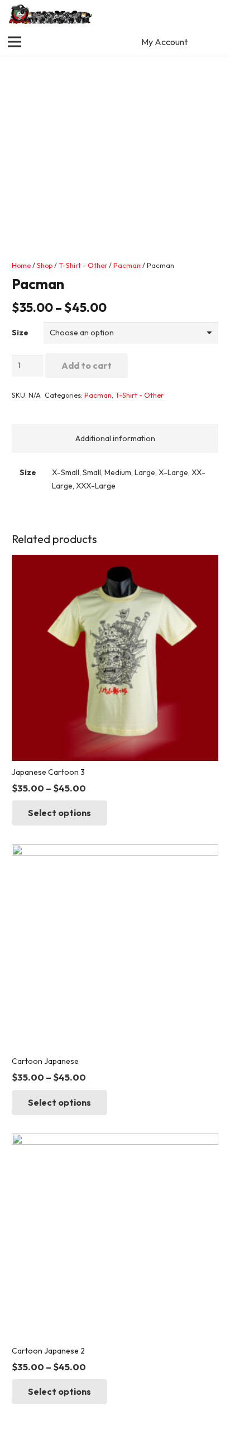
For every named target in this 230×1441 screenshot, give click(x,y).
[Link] (51, 14)
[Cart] (216, 42)
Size (20, 333)
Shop (44, 265)
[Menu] (14, 42)
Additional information (115, 438)
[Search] (215, 14)
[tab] (115, 438)
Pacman (127, 265)
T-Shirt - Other (83, 265)
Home (21, 265)
